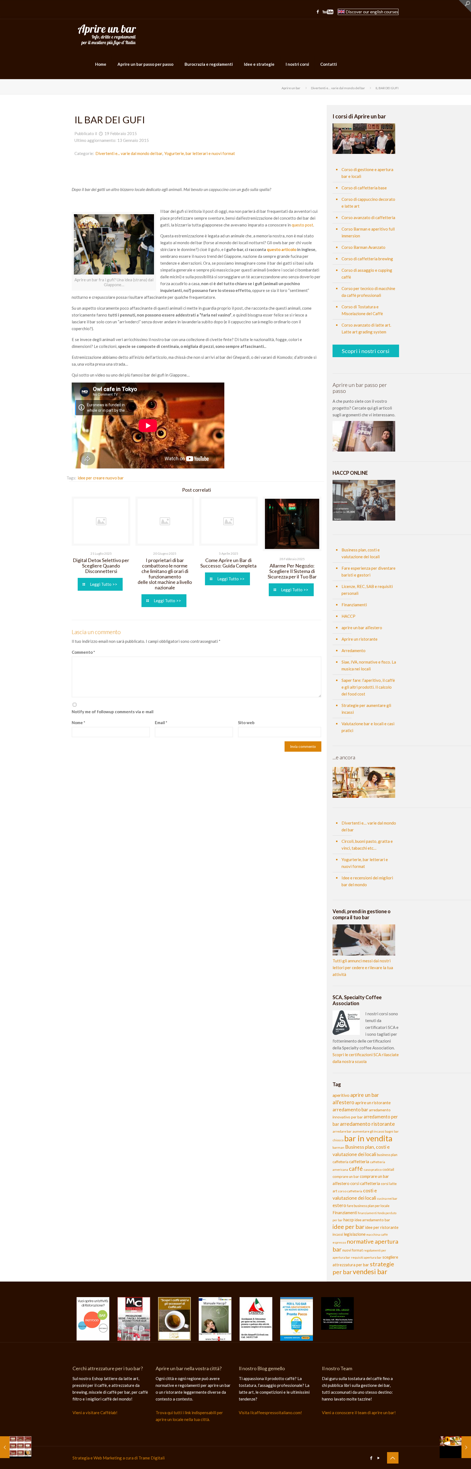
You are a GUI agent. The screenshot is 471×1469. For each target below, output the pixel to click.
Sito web (246, 722)
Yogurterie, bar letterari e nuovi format (199, 153)
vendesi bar (370, 1271)
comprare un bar (346, 1176)
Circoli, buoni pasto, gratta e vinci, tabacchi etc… (367, 844)
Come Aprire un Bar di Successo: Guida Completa (228, 563)
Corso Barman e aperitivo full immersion (368, 232)
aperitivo (341, 1095)
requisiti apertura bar (366, 1257)
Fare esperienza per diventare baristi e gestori (368, 571)
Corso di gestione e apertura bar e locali (367, 173)
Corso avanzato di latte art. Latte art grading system (366, 328)
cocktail (388, 1169)
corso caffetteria (350, 1191)
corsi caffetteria (365, 1183)
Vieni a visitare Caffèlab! (95, 1412)
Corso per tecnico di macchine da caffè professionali (368, 292)
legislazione (355, 1234)
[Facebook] (318, 11)
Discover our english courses (371, 11)
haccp (348, 1219)
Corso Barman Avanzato (363, 247)
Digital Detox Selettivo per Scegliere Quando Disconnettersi (101, 565)
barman (338, 1147)
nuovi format (352, 1250)
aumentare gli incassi (368, 1131)
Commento (83, 652)
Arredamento (354, 650)
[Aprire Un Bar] (107, 34)
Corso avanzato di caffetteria (368, 217)
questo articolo (282, 249)
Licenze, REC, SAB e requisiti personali (367, 590)
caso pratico (373, 1170)
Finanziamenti (354, 604)
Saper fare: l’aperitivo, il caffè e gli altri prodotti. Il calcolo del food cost (368, 687)
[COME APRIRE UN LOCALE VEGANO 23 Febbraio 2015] (455, 1447)
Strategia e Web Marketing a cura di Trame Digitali (119, 1457)
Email (161, 722)
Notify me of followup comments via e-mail (112, 711)
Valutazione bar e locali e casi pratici (368, 727)
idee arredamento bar (372, 1219)
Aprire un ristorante (360, 639)
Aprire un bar (291, 88)
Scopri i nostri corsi (366, 351)
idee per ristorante (381, 1227)
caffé (356, 1168)
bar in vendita (368, 1138)
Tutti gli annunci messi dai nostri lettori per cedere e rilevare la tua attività (363, 967)
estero (339, 1205)
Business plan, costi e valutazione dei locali (361, 553)
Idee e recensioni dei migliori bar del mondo (367, 881)
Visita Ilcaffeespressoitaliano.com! (270, 1412)
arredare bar (342, 1131)
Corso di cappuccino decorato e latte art (368, 202)
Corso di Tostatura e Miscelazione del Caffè (362, 310)
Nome (78, 722)
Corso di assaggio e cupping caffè (367, 273)
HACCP (348, 616)
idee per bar (348, 1226)
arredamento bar (350, 1109)
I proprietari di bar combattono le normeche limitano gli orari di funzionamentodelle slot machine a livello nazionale (165, 573)
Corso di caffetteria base (364, 187)
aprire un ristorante (373, 1102)
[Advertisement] (196, 173)
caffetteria (359, 1161)
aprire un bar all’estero (362, 627)
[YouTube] (327, 12)
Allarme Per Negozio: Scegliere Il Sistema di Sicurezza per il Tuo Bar (292, 571)
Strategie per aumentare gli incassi (366, 709)
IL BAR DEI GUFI (387, 88)
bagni (389, 1131)
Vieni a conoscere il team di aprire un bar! (359, 1412)
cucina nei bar (387, 1198)
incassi (338, 1234)
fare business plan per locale (368, 1206)
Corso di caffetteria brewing (367, 258)
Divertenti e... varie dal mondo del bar (338, 88)
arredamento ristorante (367, 1124)
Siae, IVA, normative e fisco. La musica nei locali (369, 665)
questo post (302, 224)
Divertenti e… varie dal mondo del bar (369, 826)
